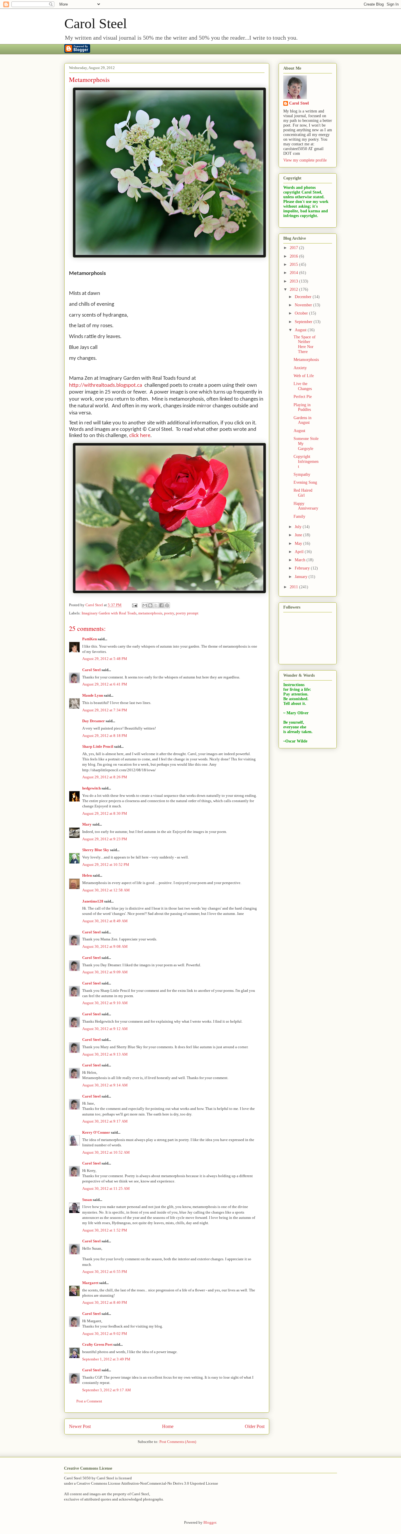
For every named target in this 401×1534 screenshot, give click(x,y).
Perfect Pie (303, 396)
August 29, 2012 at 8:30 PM (104, 813)
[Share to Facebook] (161, 605)
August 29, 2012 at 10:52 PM (105, 864)
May (299, 543)
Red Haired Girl (303, 493)
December (304, 297)
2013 (294, 281)
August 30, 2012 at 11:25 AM (106, 1188)
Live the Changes (303, 386)
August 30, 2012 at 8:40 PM (104, 1302)
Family (299, 516)
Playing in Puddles (302, 407)
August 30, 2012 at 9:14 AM (105, 1085)
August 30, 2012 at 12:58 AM (106, 890)
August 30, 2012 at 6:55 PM (104, 1271)
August (301, 330)
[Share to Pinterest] (167, 605)
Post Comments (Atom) (177, 1441)
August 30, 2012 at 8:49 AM (105, 921)
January (302, 576)
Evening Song (305, 482)
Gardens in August (302, 420)
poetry (169, 613)
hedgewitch (91, 788)
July (299, 527)
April (300, 552)
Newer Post (80, 1426)
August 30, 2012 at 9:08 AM (105, 946)
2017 (294, 248)
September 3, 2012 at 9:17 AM (106, 1390)
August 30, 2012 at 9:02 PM (104, 1333)
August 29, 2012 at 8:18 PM (104, 735)
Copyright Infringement (306, 461)
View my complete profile (305, 160)
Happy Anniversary (306, 506)
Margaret (90, 1283)
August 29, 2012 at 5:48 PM (104, 658)
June (299, 535)
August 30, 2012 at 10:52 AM (106, 1152)
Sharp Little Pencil (97, 746)
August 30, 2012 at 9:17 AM (105, 1121)
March (300, 560)
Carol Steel (95, 23)
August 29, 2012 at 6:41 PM (104, 684)
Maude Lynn (92, 695)
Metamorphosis (306, 359)
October (302, 313)
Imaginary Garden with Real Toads (109, 613)
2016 (294, 256)
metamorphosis (150, 613)
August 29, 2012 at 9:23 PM (104, 839)
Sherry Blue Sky (95, 850)
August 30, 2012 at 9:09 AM (105, 972)
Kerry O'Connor (96, 1132)
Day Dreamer (93, 721)
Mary (87, 824)
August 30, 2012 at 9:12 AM (105, 1028)
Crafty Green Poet (97, 1344)
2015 (294, 264)
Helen (87, 875)
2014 (294, 272)
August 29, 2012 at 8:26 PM (104, 777)
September (304, 322)
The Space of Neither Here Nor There (305, 344)
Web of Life (304, 376)
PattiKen (89, 639)
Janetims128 (92, 901)
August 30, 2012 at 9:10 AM (105, 1003)
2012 (294, 289)
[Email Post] (134, 605)
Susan (87, 1199)
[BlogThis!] (150, 605)
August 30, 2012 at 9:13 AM (105, 1054)
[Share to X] (156, 605)
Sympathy (302, 474)
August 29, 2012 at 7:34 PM (104, 710)
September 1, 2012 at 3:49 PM (106, 1359)
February (303, 568)
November (304, 305)
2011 (294, 587)
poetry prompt (187, 613)
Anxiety (300, 368)
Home (167, 1426)
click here (139, 435)
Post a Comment (89, 1401)
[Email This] (145, 605)
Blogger (209, 1522)
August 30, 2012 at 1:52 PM (104, 1230)
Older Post (254, 1426)
